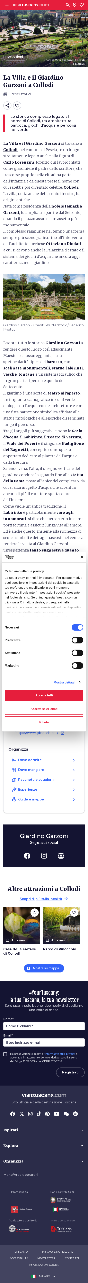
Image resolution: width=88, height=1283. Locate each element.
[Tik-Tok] (39, 1114)
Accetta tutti (44, 695)
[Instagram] (30, 1114)
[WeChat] (66, 1114)
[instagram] (44, 855)
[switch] (77, 640)
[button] (44, 1130)
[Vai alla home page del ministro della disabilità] (62, 1200)
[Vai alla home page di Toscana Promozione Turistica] (63, 1229)
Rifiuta (44, 722)
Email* (8, 1035)
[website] (61, 855)
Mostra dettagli (65, 682)
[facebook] (27, 855)
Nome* (8, 1019)
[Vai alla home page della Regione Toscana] (21, 1209)
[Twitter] (21, 1114)
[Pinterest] (47, 1114)
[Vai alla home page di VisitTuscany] (31, 5)
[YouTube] (56, 1114)
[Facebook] (12, 1114)
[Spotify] (75, 1114)
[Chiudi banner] (81, 557)
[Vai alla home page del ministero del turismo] (62, 1209)
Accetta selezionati (44, 708)
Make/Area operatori (20, 1175)
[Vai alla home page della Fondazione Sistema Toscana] (23, 1228)
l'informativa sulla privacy (59, 1053)
